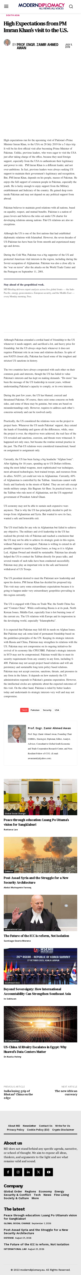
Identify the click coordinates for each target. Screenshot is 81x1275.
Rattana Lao (11, 829)
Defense (9, 871)
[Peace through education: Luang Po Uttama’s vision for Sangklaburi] (40, 797)
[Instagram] (18, 1172)
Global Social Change (15, 813)
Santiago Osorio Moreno (17, 940)
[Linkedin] (33, 58)
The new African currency (66, 1092)
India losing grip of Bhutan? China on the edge (18, 1094)
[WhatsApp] (25, 58)
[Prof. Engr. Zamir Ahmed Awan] (7, 42)
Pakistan (35, 710)
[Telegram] (51, 58)
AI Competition (12, 1040)
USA (57, 710)
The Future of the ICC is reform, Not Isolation (36, 936)
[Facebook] (7, 58)
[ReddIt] (42, 58)
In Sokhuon (10, 998)
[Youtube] (49, 1172)
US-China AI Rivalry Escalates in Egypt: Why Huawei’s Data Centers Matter (35, 1049)
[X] (16, 58)
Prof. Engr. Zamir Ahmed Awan (37, 46)
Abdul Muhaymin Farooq (17, 887)
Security (47, 710)
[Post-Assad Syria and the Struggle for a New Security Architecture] (40, 855)
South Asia (13, 15)
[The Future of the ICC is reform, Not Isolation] (40, 913)
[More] (60, 58)
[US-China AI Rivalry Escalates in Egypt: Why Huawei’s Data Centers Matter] (40, 1024)
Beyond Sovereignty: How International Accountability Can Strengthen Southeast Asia (37, 991)
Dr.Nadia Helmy (12, 1056)
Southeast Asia (12, 982)
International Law (13, 929)
